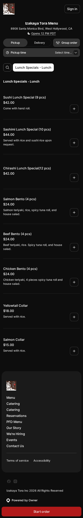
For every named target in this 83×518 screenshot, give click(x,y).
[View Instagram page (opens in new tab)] (15, 481)
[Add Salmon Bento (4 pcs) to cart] (74, 212)
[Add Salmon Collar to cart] (74, 351)
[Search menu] (7, 67)
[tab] (15, 43)
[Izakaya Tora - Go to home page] (9, 9)
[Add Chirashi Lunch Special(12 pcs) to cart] (74, 177)
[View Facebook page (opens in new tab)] (8, 481)
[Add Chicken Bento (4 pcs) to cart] (74, 282)
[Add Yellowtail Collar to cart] (74, 317)
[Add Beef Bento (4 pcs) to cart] (74, 247)
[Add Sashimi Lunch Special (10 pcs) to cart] (74, 142)
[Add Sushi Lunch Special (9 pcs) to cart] (74, 108)
